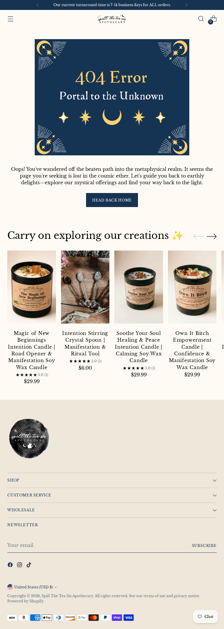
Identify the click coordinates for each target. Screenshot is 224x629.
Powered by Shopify (25, 601)
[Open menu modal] (10, 19)
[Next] (186, 5)
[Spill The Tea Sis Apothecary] (112, 19)
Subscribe (204, 545)
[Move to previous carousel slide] (198, 236)
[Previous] (37, 5)
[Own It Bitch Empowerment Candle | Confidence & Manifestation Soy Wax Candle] (192, 288)
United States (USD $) (33, 587)
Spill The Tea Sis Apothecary (67, 596)
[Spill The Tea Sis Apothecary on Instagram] (20, 565)
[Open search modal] (201, 19)
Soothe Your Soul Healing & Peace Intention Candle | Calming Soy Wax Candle (138, 347)
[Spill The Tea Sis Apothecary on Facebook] (10, 565)
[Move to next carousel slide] (212, 236)
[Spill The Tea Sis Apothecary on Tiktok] (29, 565)
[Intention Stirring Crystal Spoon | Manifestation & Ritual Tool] (85, 288)
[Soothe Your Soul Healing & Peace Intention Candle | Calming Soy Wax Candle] (138, 288)
